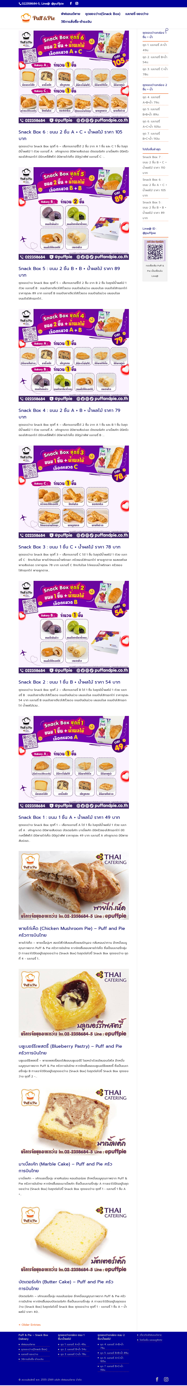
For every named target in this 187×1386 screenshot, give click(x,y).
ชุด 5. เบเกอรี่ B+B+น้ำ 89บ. (114, 1353)
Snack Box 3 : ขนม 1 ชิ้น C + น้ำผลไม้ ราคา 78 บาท (70, 547)
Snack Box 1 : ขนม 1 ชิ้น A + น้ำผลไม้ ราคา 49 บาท (69, 817)
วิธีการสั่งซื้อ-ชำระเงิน (76, 22)
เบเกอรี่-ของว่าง (136, 14)
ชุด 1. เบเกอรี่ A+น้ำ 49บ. (73, 1344)
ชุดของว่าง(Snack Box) (102, 14)
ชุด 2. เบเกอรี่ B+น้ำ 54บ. (74, 1349)
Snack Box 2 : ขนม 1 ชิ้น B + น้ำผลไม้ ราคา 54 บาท (69, 682)
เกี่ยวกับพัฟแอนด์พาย (151, 1335)
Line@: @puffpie (52, 4)
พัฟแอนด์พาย (70, 14)
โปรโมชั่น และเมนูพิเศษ (151, 1340)
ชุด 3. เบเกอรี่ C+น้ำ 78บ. (73, 1354)
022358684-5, (31, 4)
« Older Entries (30, 1325)
